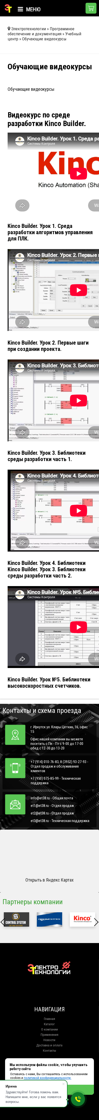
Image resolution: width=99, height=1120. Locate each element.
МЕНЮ (33, 9)
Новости (49, 1040)
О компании (49, 1029)
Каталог (49, 1024)
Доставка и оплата (49, 1045)
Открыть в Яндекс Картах (49, 880)
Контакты (49, 1050)
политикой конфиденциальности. (47, 1078)
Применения (49, 1035)
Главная (49, 1019)
